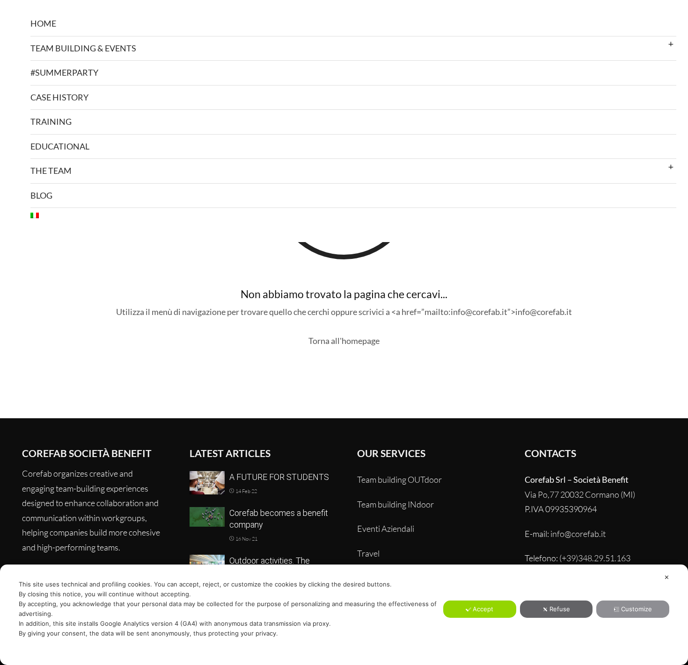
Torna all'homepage (344, 341)
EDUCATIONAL (59, 146)
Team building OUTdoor (399, 479)
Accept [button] (483, 609)
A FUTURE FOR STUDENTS (279, 477)
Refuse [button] (559, 609)
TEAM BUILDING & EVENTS (83, 48)
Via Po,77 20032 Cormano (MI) (580, 494)
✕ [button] (666, 577)
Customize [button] (636, 609)
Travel (368, 553)
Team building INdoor (395, 504)
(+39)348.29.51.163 (594, 558)
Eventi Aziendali (385, 528)
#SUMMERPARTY (64, 72)
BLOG (41, 195)
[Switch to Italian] (353, 215)
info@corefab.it (578, 534)
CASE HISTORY (59, 97)
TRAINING (51, 121)
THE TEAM (51, 170)
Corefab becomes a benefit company (278, 518)
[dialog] (344, 615)
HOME (43, 23)
